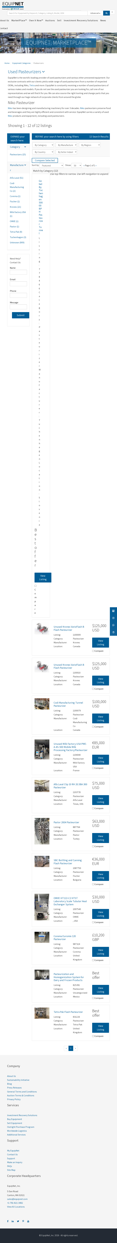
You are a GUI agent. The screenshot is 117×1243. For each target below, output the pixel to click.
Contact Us (12, 1154)
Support (11, 1158)
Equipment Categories (21, 63)
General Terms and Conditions (22, 1091)
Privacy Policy (14, 1099)
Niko (10, 108)
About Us (11, 1076)
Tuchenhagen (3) (18, 237)
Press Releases (14, 1087)
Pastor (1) (14, 226)
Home (7, 63)
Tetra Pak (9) (16, 231)
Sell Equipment (14, 1123)
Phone (13, 290)
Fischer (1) (15, 201)
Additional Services (16, 1134)
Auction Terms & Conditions (20, 1095)
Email (13, 279)
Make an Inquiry (14, 1162)
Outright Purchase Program (20, 1126)
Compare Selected (45, 160)
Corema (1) (15, 196)
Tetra (32, 85)
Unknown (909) (17, 242)
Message (14, 302)
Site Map (11, 1169)
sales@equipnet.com (17, 1199)
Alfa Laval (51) (16, 177)
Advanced (94, 13)
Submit (21, 315)
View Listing (43, 577)
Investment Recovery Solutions (22, 1115)
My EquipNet (13, 1150)
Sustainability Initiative (18, 1079)
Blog (9, 1083)
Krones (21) (15, 206)
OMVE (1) (14, 221)
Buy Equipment (14, 1119)
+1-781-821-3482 (15, 1202)
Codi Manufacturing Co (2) (17, 187)
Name (13, 267)
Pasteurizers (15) (18, 154)
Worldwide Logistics (17, 1130)
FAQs (9, 1166)
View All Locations (16, 1206)
